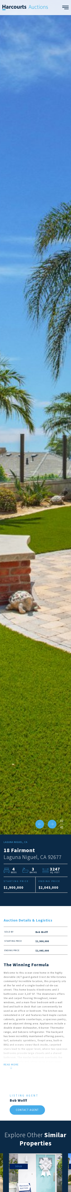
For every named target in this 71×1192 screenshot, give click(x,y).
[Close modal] (61, 543)
